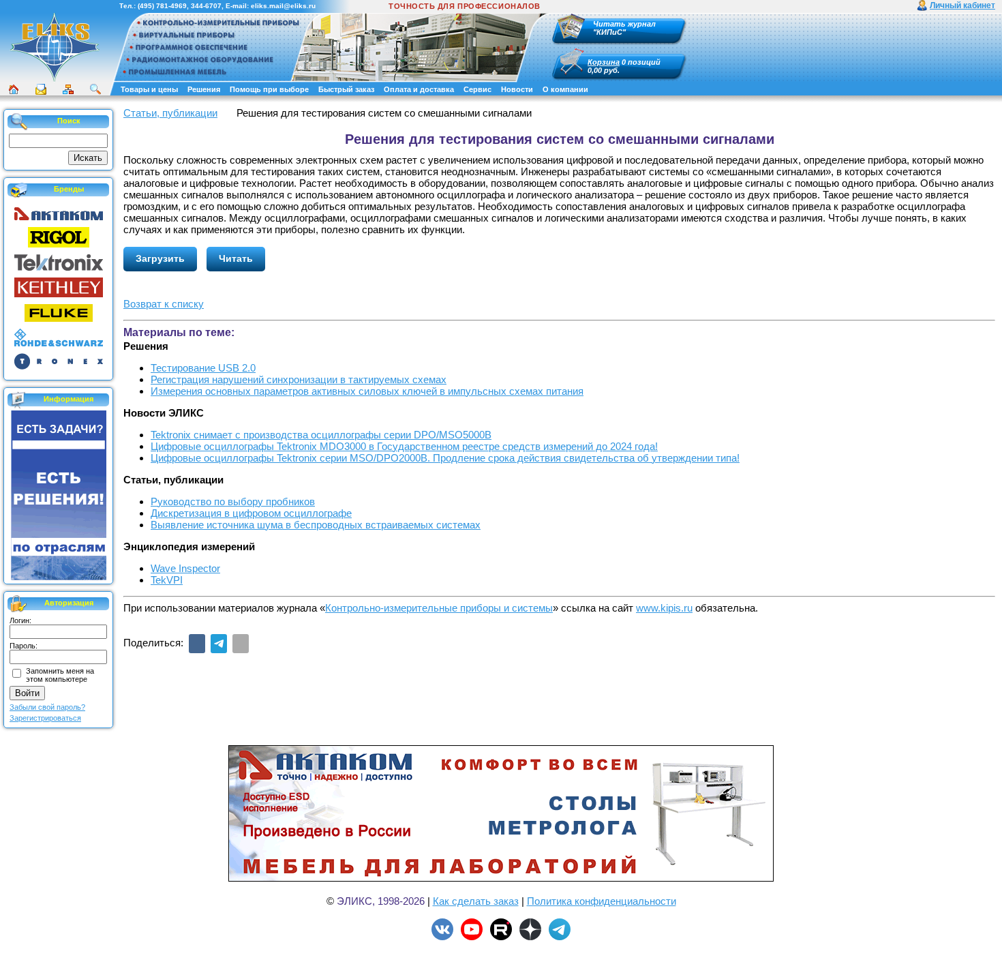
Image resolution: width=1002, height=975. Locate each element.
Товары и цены (149, 89)
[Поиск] (95, 89)
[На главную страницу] (55, 80)
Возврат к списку (163, 304)
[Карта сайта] (68, 89)
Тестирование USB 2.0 (203, 368)
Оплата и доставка (419, 89)
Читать (236, 258)
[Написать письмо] (40, 89)
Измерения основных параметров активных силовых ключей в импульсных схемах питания (367, 391)
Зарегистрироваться (45, 718)
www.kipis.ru (664, 608)
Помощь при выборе (269, 89)
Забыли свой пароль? (47, 707)
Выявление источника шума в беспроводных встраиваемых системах (316, 524)
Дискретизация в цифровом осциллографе (251, 513)
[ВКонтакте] (197, 643)
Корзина (604, 62)
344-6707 (206, 6)
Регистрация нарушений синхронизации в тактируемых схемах (298, 379)
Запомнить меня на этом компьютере (60, 675)
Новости (517, 89)
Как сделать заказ (476, 901)
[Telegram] (219, 643)
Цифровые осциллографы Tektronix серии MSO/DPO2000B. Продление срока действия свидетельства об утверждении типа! (445, 458)
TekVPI (167, 580)
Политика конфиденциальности (601, 901)
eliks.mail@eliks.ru (283, 6)
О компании (565, 89)
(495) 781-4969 (162, 6)
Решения (203, 89)
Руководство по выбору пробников (233, 501)
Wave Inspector (185, 568)
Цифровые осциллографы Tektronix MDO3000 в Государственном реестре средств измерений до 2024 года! (404, 446)
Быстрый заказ (346, 89)
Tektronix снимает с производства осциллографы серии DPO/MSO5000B (321, 434)
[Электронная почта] (240, 643)
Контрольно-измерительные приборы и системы (439, 608)
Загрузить (160, 258)
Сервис (477, 89)
